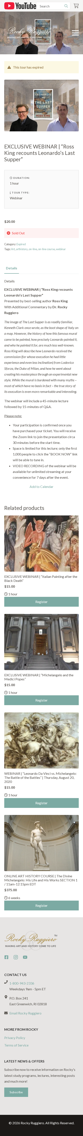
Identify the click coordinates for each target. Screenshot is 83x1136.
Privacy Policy (14, 1038)
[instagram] (16, 957)
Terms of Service (16, 1045)
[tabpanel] (41, 384)
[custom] (6, 957)
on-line (33, 249)
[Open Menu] (75, 32)
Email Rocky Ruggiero (25, 1013)
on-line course (46, 249)
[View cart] (76, 6)
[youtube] (25, 957)
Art (13, 249)
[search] (66, 6)
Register (41, 602)
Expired (21, 244)
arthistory (22, 249)
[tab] (11, 268)
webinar (61, 249)
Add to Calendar (41, 486)
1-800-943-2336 (21, 983)
